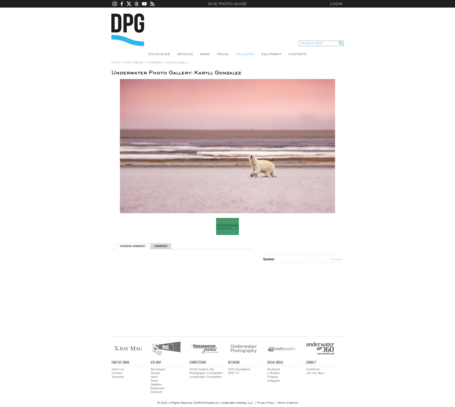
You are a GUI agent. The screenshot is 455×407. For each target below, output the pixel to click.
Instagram (273, 380)
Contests (297, 54)
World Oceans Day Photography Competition (206, 371)
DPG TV (233, 373)
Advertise (336, 259)
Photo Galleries (133, 62)
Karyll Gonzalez (176, 62)
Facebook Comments (133, 246)
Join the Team (315, 373)
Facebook (273, 369)
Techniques (159, 54)
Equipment (271, 54)
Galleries (245, 54)
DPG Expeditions (239, 369)
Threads (272, 377)
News (204, 54)
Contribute (313, 369)
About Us (118, 369)
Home (115, 62)
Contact (117, 373)
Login (336, 4)
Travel (223, 54)
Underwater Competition (205, 377)
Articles (185, 54)
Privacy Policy (265, 402)
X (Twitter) (273, 373)
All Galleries (154, 62)
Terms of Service (288, 402)
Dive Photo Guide (227, 4)
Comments (160, 246)
